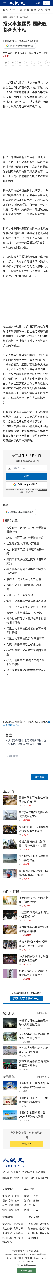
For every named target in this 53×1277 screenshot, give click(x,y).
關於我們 (16, 1172)
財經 (10, 1205)
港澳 (17, 1200)
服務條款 (40, 1172)
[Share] (20, 805)
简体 (38, 3)
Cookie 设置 (26, 1271)
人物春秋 (18, 1233)
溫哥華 (27, 1205)
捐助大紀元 (42, 1178)
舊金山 (36, 1196)
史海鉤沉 (7, 1233)
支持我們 (26, 1144)
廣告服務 (29, 1178)
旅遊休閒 (13, 17)
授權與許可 (28, 1172)
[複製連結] (27, 63)
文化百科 (7, 1224)
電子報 (5, 1172)
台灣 (47, 9)
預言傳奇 (18, 1238)
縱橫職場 (33, 1233)
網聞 (17, 1209)
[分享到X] (20, 63)
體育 (4, 1209)
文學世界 (18, 1228)
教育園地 (7, 1238)
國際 (33, 9)
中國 (19, 9)
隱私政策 (29, 492)
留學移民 (44, 1224)
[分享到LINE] (13, 63)
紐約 (26, 1196)
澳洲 (26, 1209)
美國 (26, 9)
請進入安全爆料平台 (26, 998)
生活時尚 (44, 1228)
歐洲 (35, 1205)
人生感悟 (7, 1228)
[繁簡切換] (48, 63)
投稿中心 (18, 1178)
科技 (4, 1205)
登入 (46, 3)
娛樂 (17, 1205)
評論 (40, 9)
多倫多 (36, 1200)
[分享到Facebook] (6, 63)
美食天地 (44, 1233)
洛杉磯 (27, 1200)
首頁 (5, 9)
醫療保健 (33, 1228)
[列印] (34, 63)
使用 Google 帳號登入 (29, 484)
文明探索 (18, 1224)
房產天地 (33, 1224)
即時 (12, 9)
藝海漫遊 (7, 1242)
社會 (10, 1209)
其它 (35, 1209)
